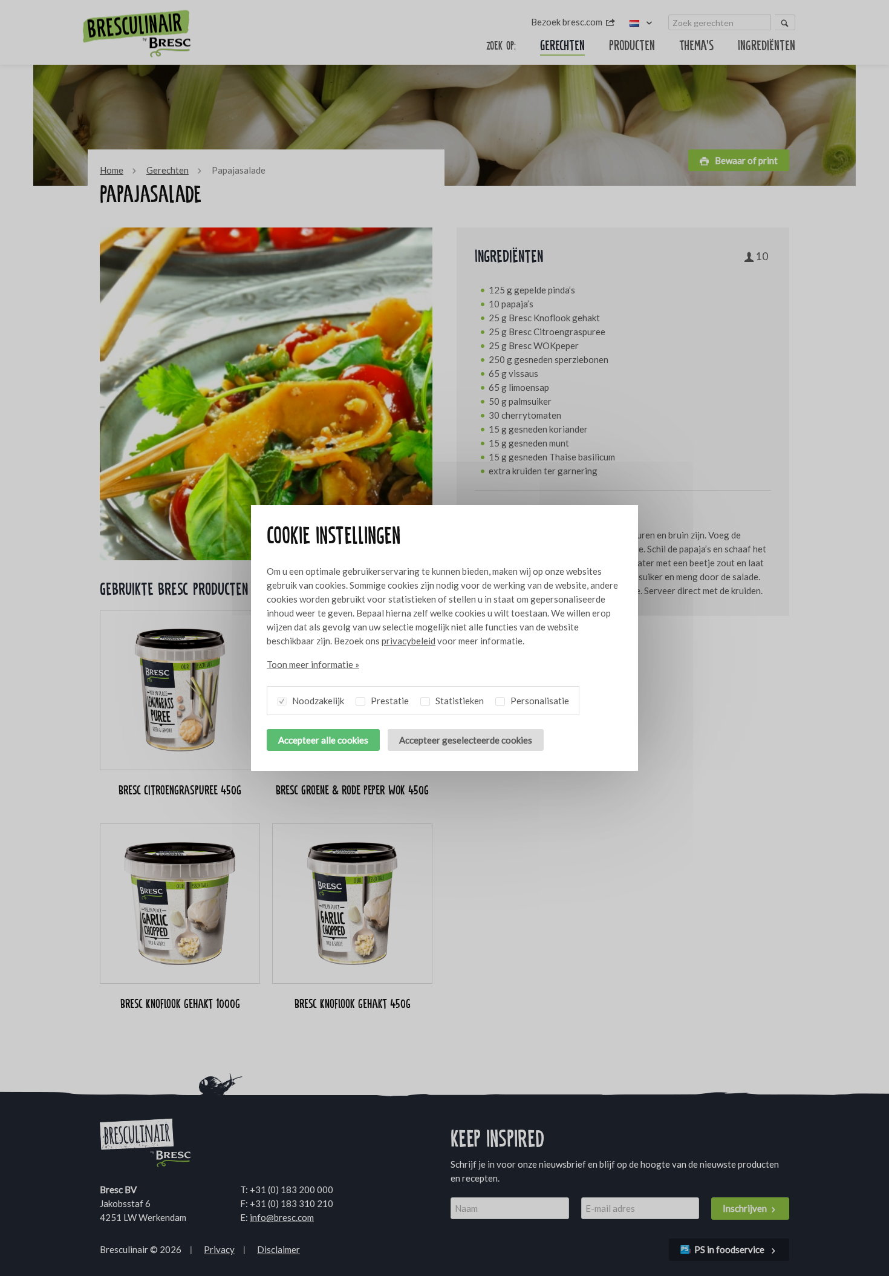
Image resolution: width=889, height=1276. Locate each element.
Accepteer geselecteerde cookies (465, 740)
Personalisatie (539, 700)
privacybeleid (408, 640)
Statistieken (459, 700)
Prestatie (389, 700)
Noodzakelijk (317, 700)
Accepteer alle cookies (323, 740)
